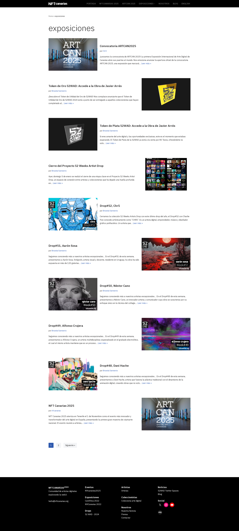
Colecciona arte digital (131, 501)
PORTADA (91, 3)
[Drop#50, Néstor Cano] (73, 294)
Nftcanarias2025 (93, 490)
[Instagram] (166, 505)
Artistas (124, 490)
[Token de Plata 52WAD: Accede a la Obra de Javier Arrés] (73, 134)
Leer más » (146, 63)
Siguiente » (70, 445)
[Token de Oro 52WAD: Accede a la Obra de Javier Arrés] (166, 94)
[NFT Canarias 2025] (166, 414)
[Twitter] (160, 505)
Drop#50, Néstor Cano (115, 286)
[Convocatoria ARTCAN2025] (73, 54)
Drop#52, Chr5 (110, 206)
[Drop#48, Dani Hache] (73, 374)
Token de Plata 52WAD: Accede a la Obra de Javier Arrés (137, 126)
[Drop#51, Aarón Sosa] (166, 254)
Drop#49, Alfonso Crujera (66, 325)
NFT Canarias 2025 (61, 405)
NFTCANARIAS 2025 (109, 3)
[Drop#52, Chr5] (73, 214)
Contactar (125, 517)
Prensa (124, 514)
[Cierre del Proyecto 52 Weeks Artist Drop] (166, 174)
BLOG (175, 3)
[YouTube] (172, 505)
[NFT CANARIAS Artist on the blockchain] (58, 3)
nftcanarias (56, 410)
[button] (154, 3)
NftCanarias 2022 (93, 504)
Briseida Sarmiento (59, 91)
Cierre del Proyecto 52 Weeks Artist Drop (76, 166)
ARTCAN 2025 (128, 3)
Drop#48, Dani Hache (114, 365)
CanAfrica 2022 (92, 501)
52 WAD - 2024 (92, 514)
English (185, 3)
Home (51, 16)
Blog (160, 494)
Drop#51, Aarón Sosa (63, 245)
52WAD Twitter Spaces (168, 490)
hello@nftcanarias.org (58, 501)
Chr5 (105, 51)
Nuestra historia (128, 511)
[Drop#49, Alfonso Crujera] (166, 334)
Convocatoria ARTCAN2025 (118, 46)
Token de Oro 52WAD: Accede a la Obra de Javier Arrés (85, 86)
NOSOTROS (164, 3)
